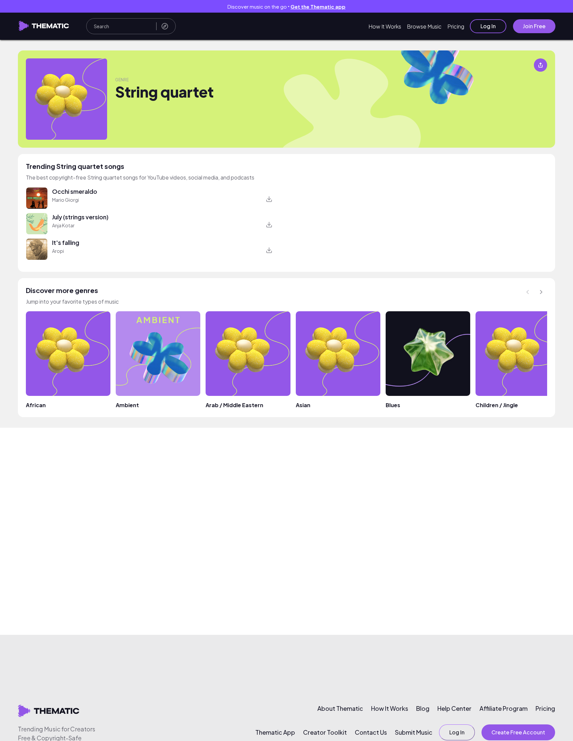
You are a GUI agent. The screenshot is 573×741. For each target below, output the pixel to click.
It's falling (65, 242)
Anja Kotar (63, 225)
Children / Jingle (497, 405)
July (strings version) (80, 217)
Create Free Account (518, 732)
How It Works (384, 26)
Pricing (455, 26)
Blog (422, 708)
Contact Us (371, 732)
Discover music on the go (286, 6)
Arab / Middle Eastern (234, 405)
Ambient (127, 405)
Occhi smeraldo (74, 191)
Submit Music (413, 732)
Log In (488, 26)
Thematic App (275, 732)
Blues (393, 405)
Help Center (454, 708)
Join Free (534, 26)
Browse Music (424, 26)
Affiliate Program (503, 708)
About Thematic (340, 708)
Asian (303, 405)
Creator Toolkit (325, 732)
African (36, 405)
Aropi (58, 251)
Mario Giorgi (65, 200)
